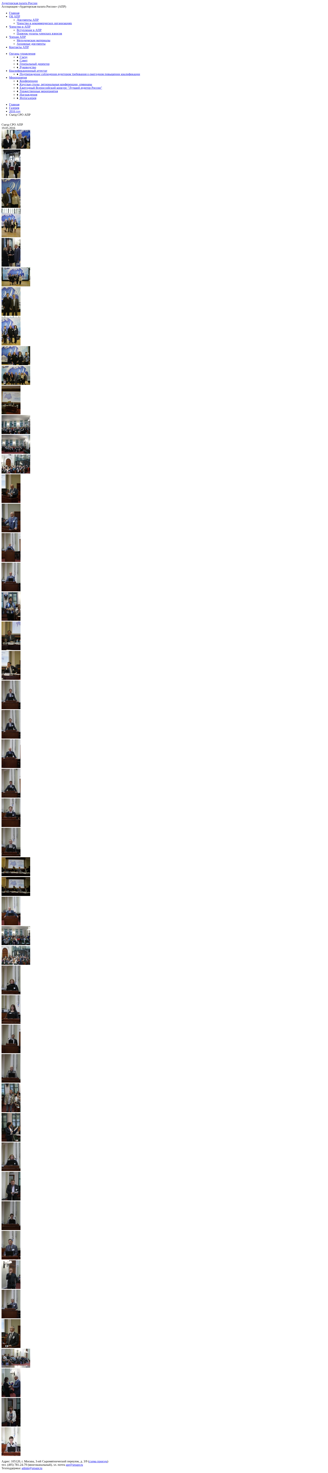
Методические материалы (33, 40)
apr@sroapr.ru (74, 1464)
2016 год (14, 111)
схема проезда (98, 1461)
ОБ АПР (14, 16)
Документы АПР (28, 19)
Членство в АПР (20, 26)
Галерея (14, 107)
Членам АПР (17, 37)
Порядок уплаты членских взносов (39, 33)
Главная (14, 13)
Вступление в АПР (29, 30)
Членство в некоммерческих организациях (44, 23)
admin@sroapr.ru (32, 1468)
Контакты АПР (19, 47)
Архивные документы (31, 43)
